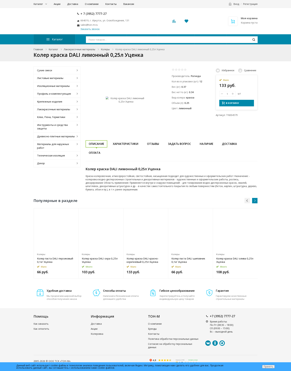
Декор (41, 163)
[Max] (222, 343)
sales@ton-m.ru (89, 24)
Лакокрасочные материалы (79, 49)
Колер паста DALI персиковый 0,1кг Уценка (55, 260)
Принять (268, 366)
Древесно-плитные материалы (56, 136)
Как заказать (41, 323)
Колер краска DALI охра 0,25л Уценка (100, 260)
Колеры (105, 49)
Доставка (72, 4)
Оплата (94, 153)
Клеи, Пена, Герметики (51, 117)
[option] (56, 243)
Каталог (39, 4)
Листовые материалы (50, 78)
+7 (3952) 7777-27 (222, 316)
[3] (179, 69)
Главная (38, 49)
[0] (174, 22)
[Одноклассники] (215, 343)
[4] (182, 69)
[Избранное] (68, 213)
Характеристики (125, 144)
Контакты (111, 4)
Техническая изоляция (51, 155)
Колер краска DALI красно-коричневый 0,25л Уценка (143, 260)
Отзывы (153, 144)
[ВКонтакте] (208, 343)
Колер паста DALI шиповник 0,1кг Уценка (188, 260)
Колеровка (97, 333)
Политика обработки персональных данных (173, 338)
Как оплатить (41, 328)
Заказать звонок (90, 29)
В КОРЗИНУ (232, 103)
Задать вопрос (179, 144)
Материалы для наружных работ (53, 145)
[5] (185, 69)
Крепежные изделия (49, 101)
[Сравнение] (74, 213)
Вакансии (128, 4)
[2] (176, 69)
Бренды (152, 328)
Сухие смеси (44, 70)
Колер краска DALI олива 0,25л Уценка (234, 260)
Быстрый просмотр (56, 230)
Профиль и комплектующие (54, 93)
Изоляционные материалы (53, 86)
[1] (173, 69)
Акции (57, 4)
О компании (92, 4)
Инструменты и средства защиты (52, 126)
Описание (96, 144)
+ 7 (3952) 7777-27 (93, 14)
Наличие (206, 144)
